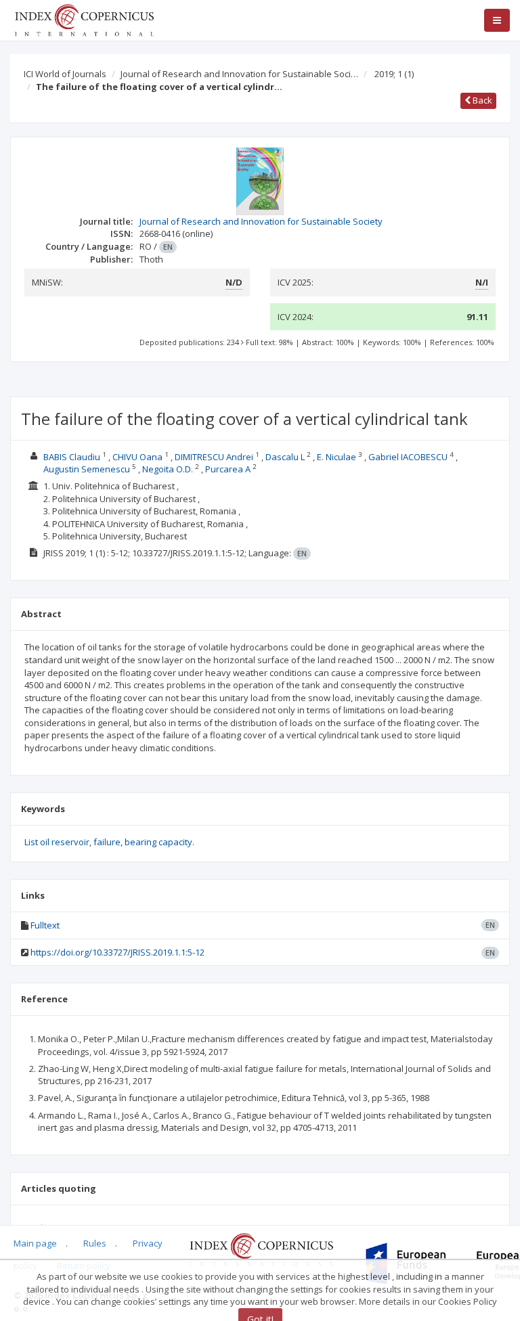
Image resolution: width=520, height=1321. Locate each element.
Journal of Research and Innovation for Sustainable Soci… (239, 74)
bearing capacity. (159, 842)
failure (107, 842)
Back (481, 100)
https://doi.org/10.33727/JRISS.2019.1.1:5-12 (117, 952)
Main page (35, 1243)
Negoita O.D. (167, 469)
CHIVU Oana (137, 457)
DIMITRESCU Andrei (214, 457)
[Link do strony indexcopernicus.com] (261, 1248)
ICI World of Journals (65, 74)
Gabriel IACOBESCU (408, 457)
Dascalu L (285, 457)
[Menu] (497, 20)
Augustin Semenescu (86, 469)
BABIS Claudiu (71, 457)
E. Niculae (336, 457)
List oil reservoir (56, 842)
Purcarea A (228, 469)
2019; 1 (394, 74)
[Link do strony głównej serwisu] (84, 19)
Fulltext (45, 925)
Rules (94, 1243)
